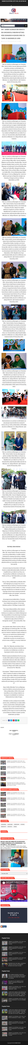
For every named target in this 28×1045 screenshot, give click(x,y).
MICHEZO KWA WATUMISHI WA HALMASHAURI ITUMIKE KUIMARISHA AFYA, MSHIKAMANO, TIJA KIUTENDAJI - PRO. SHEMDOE (13, 843)
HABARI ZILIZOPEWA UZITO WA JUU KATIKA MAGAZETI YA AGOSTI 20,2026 (17, 942)
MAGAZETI (3, 826)
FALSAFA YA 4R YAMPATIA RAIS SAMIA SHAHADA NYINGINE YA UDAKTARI (16, 982)
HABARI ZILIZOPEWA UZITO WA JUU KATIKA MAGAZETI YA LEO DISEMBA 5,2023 (17, 1000)
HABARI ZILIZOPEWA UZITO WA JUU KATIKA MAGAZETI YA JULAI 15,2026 (17, 1034)
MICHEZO (10, 826)
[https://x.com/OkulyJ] (14, 4)
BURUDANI (10, 824)
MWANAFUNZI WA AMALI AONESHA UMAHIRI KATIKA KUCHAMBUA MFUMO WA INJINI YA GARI (16, 784)
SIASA (15, 826)
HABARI (19, 41)
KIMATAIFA (16, 824)
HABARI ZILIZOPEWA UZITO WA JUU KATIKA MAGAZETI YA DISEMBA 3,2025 (17, 1028)
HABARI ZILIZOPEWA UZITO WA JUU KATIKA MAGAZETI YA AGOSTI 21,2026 (17, 948)
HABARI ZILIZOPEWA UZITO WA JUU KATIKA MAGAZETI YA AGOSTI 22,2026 (17, 959)
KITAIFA (22, 824)
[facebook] (11, 5)
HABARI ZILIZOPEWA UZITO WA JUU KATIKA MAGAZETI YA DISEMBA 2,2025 (17, 1023)
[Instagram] (16, 4)
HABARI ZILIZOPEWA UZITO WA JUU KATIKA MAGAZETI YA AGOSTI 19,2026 (17, 953)
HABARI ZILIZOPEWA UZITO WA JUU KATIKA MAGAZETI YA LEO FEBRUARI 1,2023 (17, 988)
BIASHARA (3, 824)
